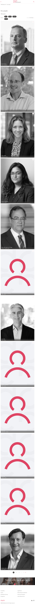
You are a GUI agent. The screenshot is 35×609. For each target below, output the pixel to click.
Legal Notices (20, 590)
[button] (34, 2)
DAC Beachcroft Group (4, 594)
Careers (2, 592)
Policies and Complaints (21, 594)
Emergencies (3, 596)
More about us (19, 584)
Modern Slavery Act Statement (22, 592)
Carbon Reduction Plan (21, 596)
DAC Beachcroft (3, 4)
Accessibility (3, 590)
